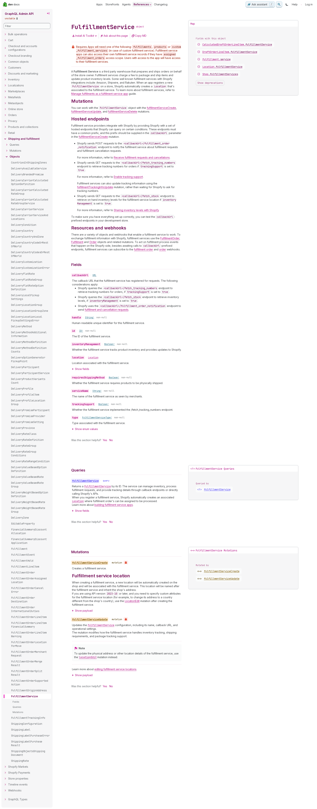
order (162, 249)
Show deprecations (210, 83)
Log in (309, 4)
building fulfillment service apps (113, 504)
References (141, 4)
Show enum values (86, 429)
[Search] (279, 4)
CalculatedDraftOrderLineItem (237, 44)
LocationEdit (132, 601)
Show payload (84, 610)
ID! (81, 330)
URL (94, 275)
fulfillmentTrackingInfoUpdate (95, 187)
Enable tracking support (128, 176)
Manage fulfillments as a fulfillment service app (99, 93)
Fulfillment (77, 242)
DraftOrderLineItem (229, 52)
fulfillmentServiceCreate (161, 107)
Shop (220, 74)
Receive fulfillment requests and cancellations (142, 157)
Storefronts (112, 4)
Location (93, 357)
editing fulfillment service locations (115, 669)
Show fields (82, 368)
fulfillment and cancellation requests (106, 309)
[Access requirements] (126, 562)
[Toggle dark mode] (287, 4)
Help (295, 4)
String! (89, 317)
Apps (99, 4)
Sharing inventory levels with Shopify (136, 210)
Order (93, 242)
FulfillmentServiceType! (97, 417)
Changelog (160, 4)
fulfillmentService (217, 489)
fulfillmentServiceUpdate (86, 111)
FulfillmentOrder (169, 238)
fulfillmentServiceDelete (122, 111)
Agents (126, 4)
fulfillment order (143, 249)
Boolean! (109, 344)
